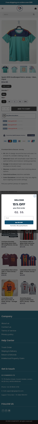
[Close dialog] (35, 196)
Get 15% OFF (19, 222)
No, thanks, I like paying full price (19, 225)
